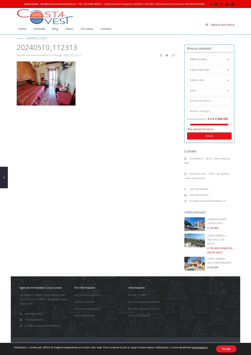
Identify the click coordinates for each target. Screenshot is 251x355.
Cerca (209, 136)
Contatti (106, 29)
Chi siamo (87, 29)
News (69, 29)
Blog (55, 29)
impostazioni (200, 347)
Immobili (39, 29)
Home (22, 29)
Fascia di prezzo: (197, 119)
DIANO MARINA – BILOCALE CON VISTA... (217, 239)
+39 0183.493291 (198, 189)
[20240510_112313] (46, 83)
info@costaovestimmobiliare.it (207, 201)
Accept (226, 349)
